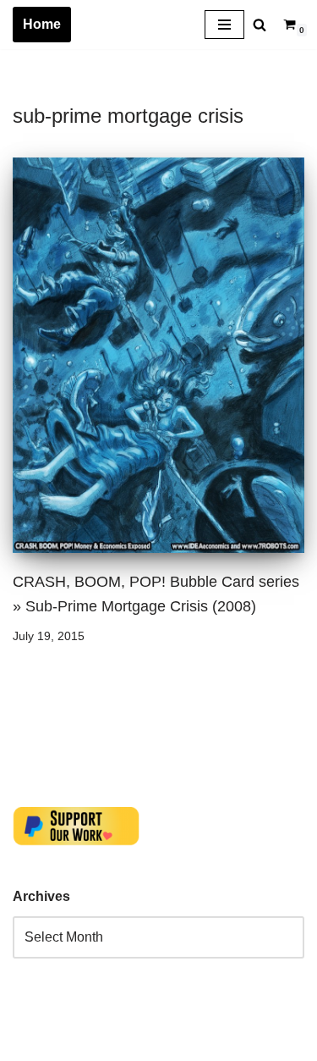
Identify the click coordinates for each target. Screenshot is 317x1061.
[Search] (259, 24)
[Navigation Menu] (224, 24)
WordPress (163, 1043)
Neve (29, 1043)
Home (42, 24)
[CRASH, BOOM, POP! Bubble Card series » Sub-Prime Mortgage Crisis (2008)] (158, 355)
